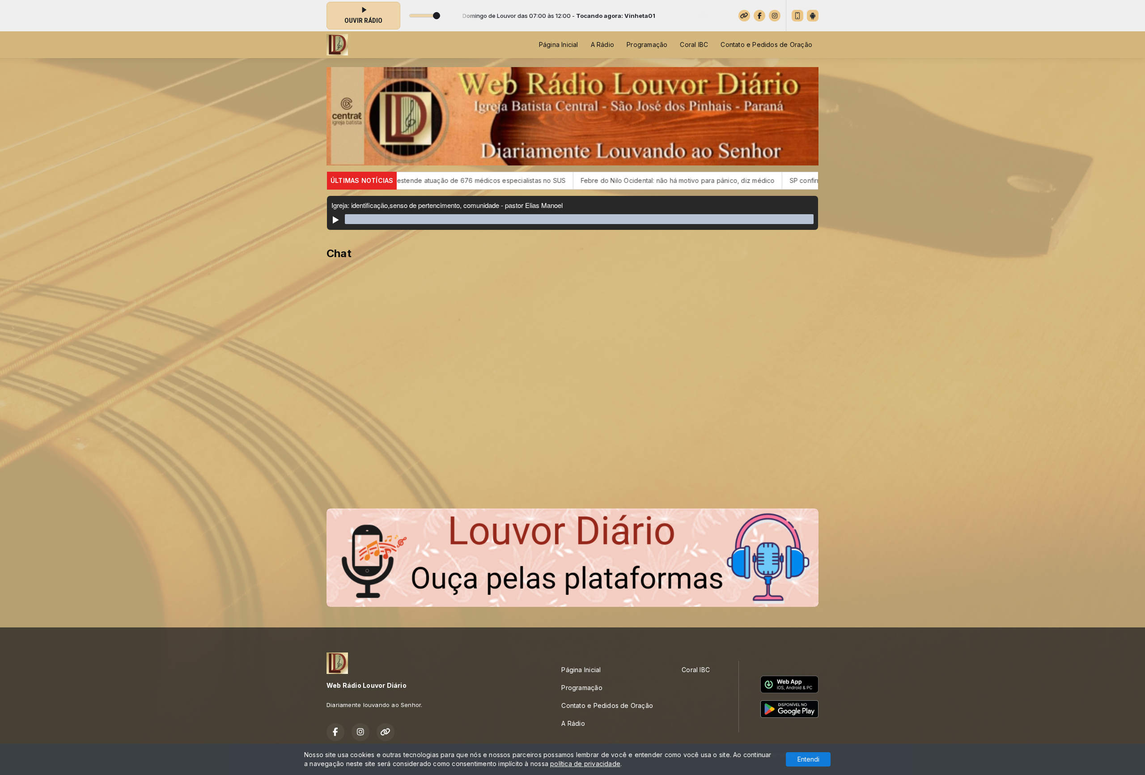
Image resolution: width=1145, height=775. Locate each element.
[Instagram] (774, 15)
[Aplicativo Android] (812, 15)
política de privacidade (585, 763)
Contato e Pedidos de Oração (766, 44)
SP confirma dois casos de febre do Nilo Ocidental (767, 180)
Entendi (808, 759)
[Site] (744, 15)
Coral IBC (694, 44)
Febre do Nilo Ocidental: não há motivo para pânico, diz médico (576, 180)
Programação (647, 44)
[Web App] (797, 15)
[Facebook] (759, 15)
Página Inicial (558, 44)
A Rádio (602, 44)
